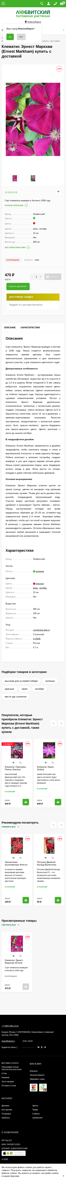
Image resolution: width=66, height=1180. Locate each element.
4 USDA (37, 639)
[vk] (38, 1047)
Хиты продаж (8, 1081)
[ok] (41, 1047)
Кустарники (7, 1110)
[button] (14, 1154)
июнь (35, 588)
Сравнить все (9, 827)
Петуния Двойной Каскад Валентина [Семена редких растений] (46, 866)
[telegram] (45, 1047)
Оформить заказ (37, 1079)
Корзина (33, 1071)
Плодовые (6, 1114)
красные (9, 688)
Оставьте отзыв (9, 1085)
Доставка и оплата (10, 1063)
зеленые (50, 681)
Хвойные (6, 1118)
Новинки (5, 1077)
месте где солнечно (15, 696)
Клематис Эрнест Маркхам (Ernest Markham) (14, 963)
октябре (39, 688)
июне (24, 688)
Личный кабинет (37, 1075)
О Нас (4, 1073)
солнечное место (41, 630)
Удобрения (37, 1118)
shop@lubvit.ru (8, 1041)
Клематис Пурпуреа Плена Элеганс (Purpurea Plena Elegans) (15, 771)
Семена (36, 1114)
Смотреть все (9, 925)
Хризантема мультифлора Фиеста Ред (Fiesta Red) (16, 865)
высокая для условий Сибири (21, 681)
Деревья (5, 1106)
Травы (35, 1110)
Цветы (35, 1106)
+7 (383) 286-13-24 (10, 1026)
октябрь (43, 588)
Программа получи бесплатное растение (12, 1068)
